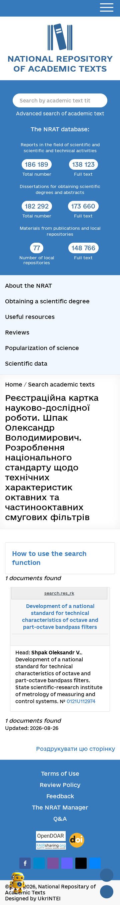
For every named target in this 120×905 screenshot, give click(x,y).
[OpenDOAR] (51, 837)
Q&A (60, 818)
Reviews (17, 332)
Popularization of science (42, 348)
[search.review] (92, 640)
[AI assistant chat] (17, 885)
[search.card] (77, 640)
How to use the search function (49, 558)
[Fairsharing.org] (51, 846)
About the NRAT (28, 285)
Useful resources (30, 317)
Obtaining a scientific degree (47, 301)
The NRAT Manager (60, 807)
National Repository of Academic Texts (60, 63)
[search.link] (85, 640)
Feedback (60, 796)
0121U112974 (81, 701)
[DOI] (76, 840)
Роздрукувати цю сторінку (75, 749)
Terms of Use (60, 773)
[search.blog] (99, 640)
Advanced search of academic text (60, 113)
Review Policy (60, 785)
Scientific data (26, 363)
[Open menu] (106, 7)
